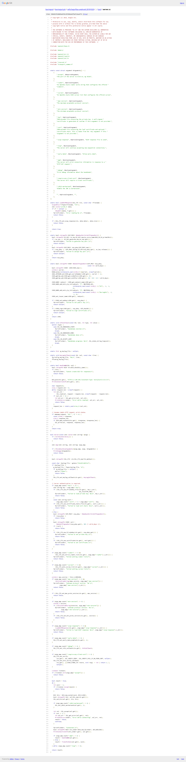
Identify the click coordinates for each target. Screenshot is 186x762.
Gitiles (12, 759)
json (182, 759)
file (85, 14)
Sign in (182, 3)
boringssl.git (60, 9)
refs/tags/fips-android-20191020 (80, 9)
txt (178, 759)
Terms (22, 759)
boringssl (49, 9)
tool (99, 9)
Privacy (17, 759)
